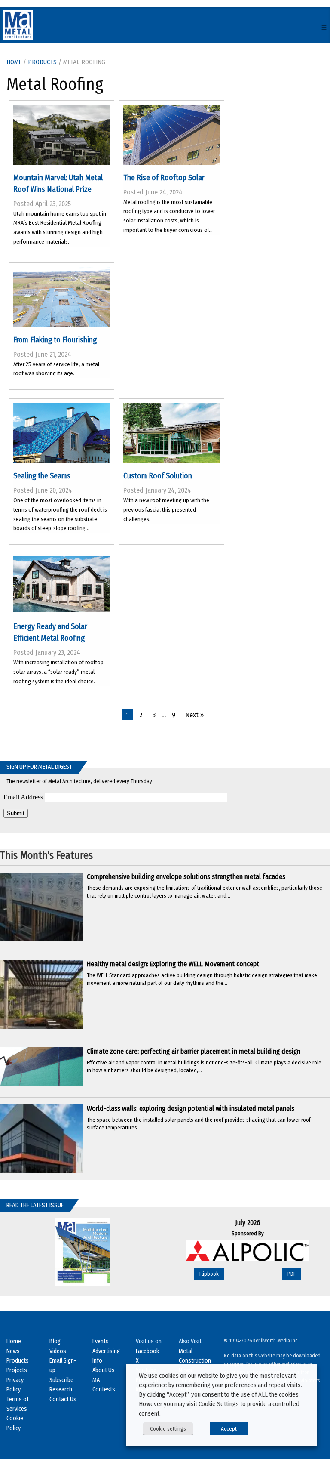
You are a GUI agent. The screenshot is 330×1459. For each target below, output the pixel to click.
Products (42, 62)
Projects (16, 1370)
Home (13, 1341)
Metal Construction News (195, 1361)
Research (60, 1389)
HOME (13, 62)
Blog (55, 1341)
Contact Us (62, 1399)
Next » (195, 715)
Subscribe (61, 1380)
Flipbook (209, 1274)
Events (100, 1341)
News (13, 1351)
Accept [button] (229, 1428)
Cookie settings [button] (168, 1428)
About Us (103, 1370)
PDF (291, 1274)
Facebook (147, 1351)
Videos (57, 1351)
